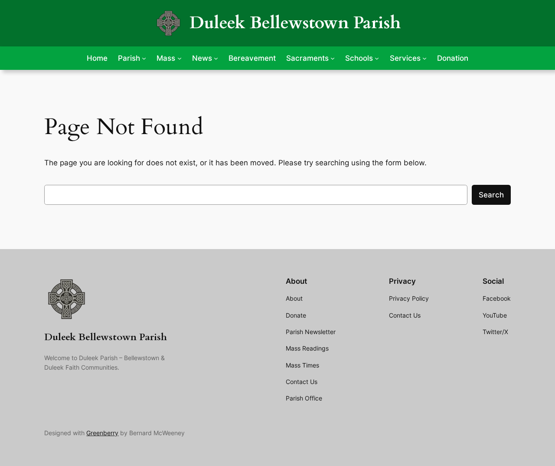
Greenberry (102, 432)
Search (491, 194)
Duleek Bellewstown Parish (295, 22)
